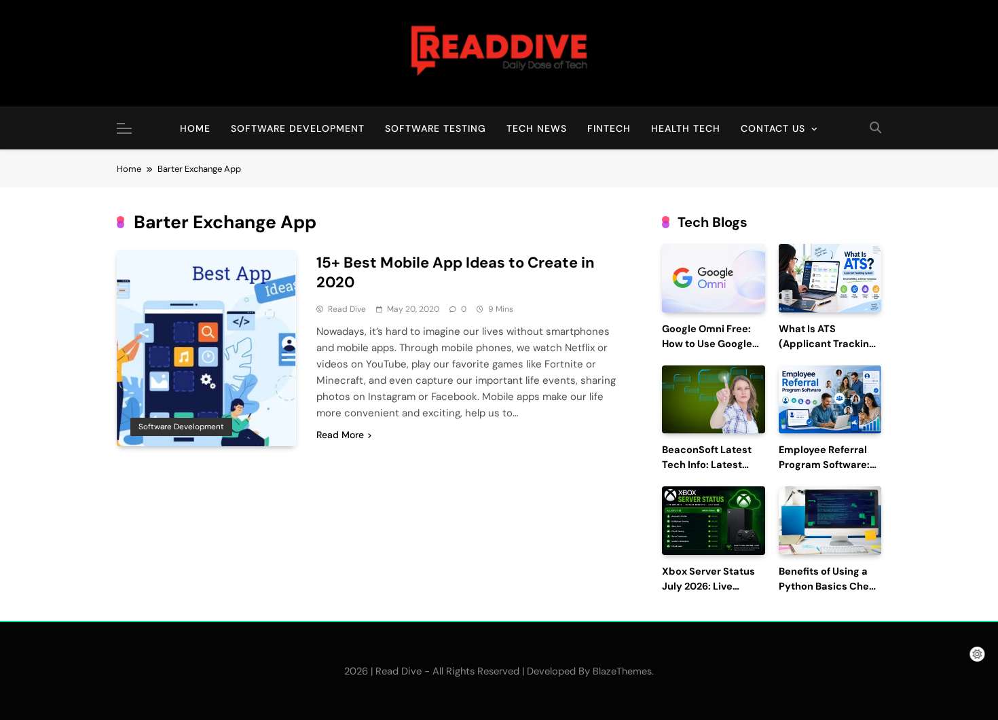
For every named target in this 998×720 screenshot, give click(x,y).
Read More (340, 435)
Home (195, 128)
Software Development (298, 128)
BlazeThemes (622, 671)
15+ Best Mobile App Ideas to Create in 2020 (455, 272)
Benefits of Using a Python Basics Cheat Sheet (829, 586)
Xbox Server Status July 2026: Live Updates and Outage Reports (712, 593)
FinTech (609, 128)
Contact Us (773, 128)
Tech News (536, 128)
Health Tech (685, 128)
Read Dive (347, 309)
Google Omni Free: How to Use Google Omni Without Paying (713, 344)
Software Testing (435, 128)
